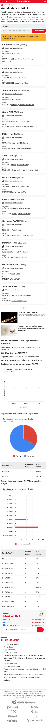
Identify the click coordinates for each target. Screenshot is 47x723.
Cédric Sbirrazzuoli (10, 653)
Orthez (14, 105)
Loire (25, 301)
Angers (13, 165)
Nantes (14, 121)
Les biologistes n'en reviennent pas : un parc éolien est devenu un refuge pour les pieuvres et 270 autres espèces (23, 677)
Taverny (15, 78)
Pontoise (15, 257)
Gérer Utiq (20, 696)
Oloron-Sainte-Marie (19, 59)
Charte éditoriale (27, 691)
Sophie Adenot (9, 650)
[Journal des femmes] (12, 707)
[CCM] (35, 707)
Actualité (8, 620)
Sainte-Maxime (17, 192)
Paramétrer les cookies (9, 696)
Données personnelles (35, 693)
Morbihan (24, 143)
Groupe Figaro (40, 696)
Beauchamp (16, 187)
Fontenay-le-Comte (18, 236)
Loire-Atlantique (24, 121)
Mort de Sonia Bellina (11, 644)
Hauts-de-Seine (30, 127)
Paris (13, 54)
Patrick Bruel (8, 647)
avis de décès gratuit (27, 36)
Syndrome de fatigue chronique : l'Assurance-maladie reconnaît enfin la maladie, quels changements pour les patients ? (24, 658)
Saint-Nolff (15, 143)
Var (25, 192)
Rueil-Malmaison (17, 127)
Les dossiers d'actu (11, 625)
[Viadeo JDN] (35, 716)
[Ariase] (12, 720)
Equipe (18, 691)
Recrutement (23, 693)
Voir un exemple (37, 620)
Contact (41, 691)
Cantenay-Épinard (18, 170)
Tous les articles (10, 693)
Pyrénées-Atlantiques (25, 105)
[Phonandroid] (35, 720)
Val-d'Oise (22, 78)
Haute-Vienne (25, 148)
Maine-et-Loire (22, 165)
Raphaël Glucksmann (11, 666)
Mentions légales (30, 696)
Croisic (14, 214)
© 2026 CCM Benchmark (23, 698)
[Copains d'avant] (12, 716)
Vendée (30, 236)
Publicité (35, 691)
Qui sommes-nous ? (9, 691)
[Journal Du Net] (12, 711)
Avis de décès (10, 5)
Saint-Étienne (17, 301)
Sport (7, 622)
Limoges (15, 148)
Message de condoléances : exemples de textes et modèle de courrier (30, 328)
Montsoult (16, 83)
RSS (17, 693)
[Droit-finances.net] (35, 711)
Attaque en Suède (10, 664)
